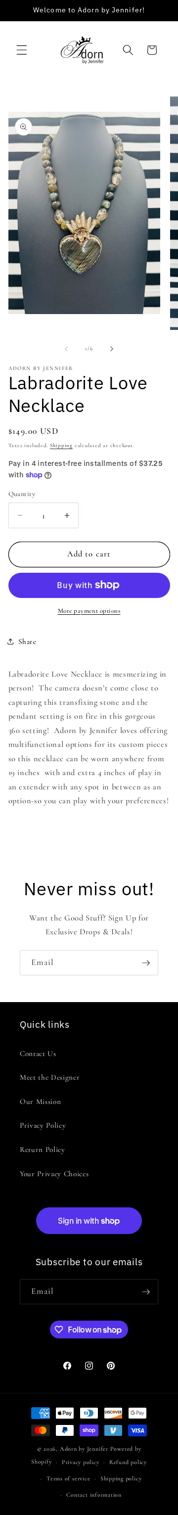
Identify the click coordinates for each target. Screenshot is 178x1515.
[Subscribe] (146, 963)
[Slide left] (66, 349)
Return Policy (42, 1149)
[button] (22, 50)
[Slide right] (112, 349)
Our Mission (40, 1101)
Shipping (61, 445)
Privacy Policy (43, 1125)
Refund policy (128, 1462)
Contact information (94, 1494)
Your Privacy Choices (54, 1173)
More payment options (89, 611)
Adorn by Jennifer (84, 1448)
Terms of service (68, 1478)
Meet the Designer (50, 1077)
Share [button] (27, 641)
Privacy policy (80, 1462)
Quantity (22, 494)
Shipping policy (121, 1478)
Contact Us (38, 1053)
